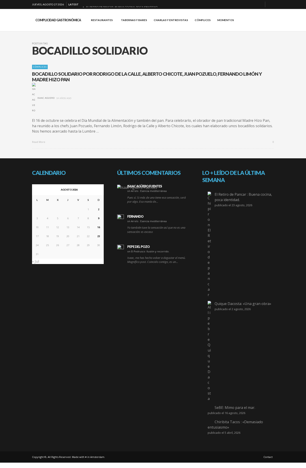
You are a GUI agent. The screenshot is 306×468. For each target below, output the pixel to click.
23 (98, 236)
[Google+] (245, 4)
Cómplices (40, 67)
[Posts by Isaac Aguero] (34, 98)
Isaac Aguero (46, 98)
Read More (39, 142)
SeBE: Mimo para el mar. (235, 407)
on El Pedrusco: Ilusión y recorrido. (148, 251)
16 (98, 227)
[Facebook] (238, 4)
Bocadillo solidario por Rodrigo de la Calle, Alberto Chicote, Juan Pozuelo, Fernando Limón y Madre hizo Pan (147, 76)
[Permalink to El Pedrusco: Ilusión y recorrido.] (120, 248)
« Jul (35, 261)
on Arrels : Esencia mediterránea (147, 191)
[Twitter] (259, 4)
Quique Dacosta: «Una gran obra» (243, 303)
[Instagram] (252, 4)
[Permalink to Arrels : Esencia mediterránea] (137, 187)
